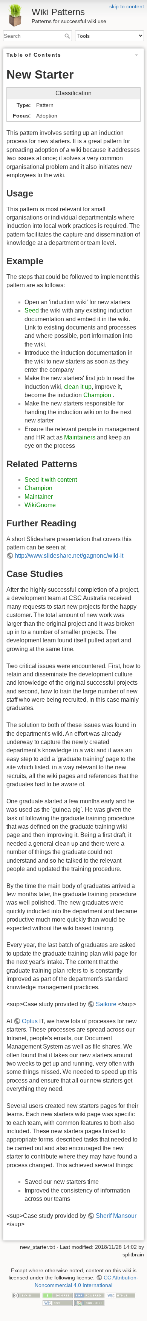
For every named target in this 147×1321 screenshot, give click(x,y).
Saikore (106, 1004)
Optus (30, 1021)
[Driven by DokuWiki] (89, 1302)
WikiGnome (40, 505)
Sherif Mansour (116, 1216)
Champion (97, 395)
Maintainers (79, 437)
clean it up (78, 387)
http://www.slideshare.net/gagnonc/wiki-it (69, 555)
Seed (31, 310)
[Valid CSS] (58, 1302)
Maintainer (38, 496)
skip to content (126, 6)
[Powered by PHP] (89, 1295)
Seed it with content (50, 479)
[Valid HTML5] (121, 1295)
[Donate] (58, 1295)
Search (68, 36)
